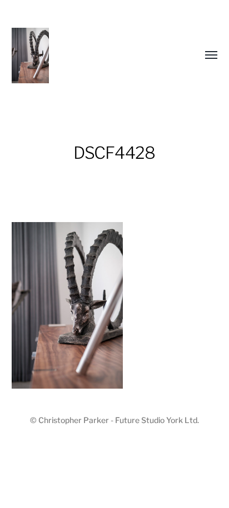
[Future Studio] (92, 55)
